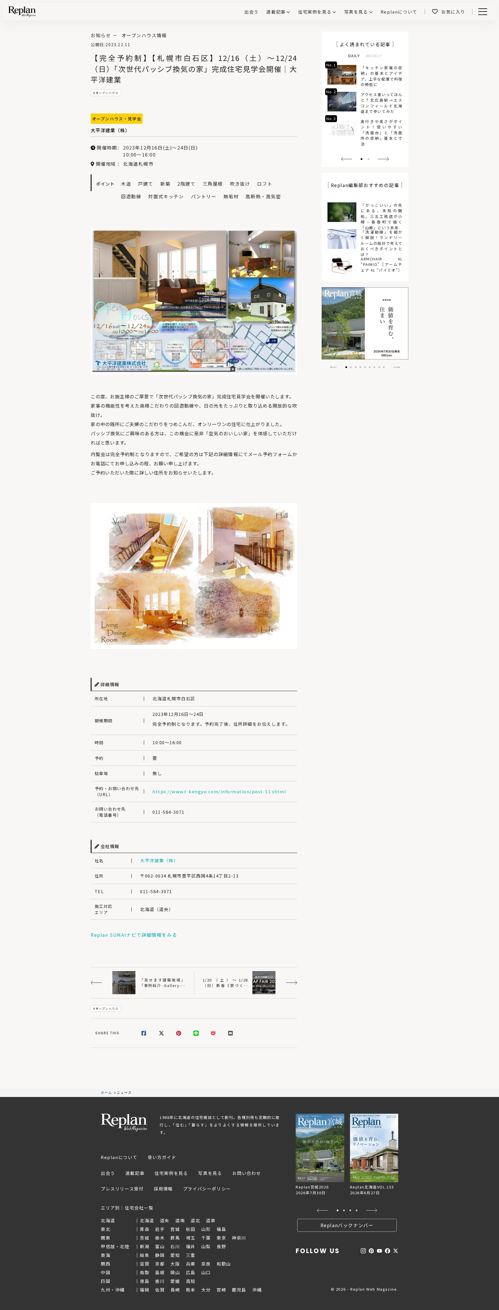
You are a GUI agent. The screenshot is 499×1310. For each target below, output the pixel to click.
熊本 (190, 1289)
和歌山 (224, 1264)
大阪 (175, 1264)
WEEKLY (374, 55)
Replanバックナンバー (347, 1225)
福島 (221, 1229)
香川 (160, 1281)
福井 (190, 1246)
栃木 (160, 1238)
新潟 (144, 1246)
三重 (190, 1255)
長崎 (175, 1289)
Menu (486, 11)
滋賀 (144, 1264)
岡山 (175, 1272)
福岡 (144, 1289)
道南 (180, 1220)
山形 (206, 1229)
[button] (346, 159)
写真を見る (356, 12)
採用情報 (163, 1189)
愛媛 (175, 1281)
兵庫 (190, 1264)
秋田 (190, 1229)
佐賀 (160, 1289)
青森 (144, 1229)
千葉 (206, 1238)
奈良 (206, 1264)
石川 (175, 1246)
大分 (206, 1289)
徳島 (144, 1281)
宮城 (175, 1229)
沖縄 (257, 1289)
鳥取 (144, 1272)
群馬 (175, 1238)
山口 (206, 1272)
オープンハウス (107, 93)
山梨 (206, 1246)
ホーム (106, 1092)
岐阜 (144, 1255)
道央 (165, 1220)
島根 (160, 1272)
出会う (108, 1173)
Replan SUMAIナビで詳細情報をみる (134, 934)
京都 (160, 1264)
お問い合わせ (246, 1173)
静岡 (160, 1255)
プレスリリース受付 (122, 1189)
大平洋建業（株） (110, 130)
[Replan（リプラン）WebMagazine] (22, 11)
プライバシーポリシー (207, 1189)
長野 (221, 1246)
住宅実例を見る (315, 12)
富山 (160, 1246)
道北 (195, 1220)
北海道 (147, 1220)
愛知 (175, 1255)
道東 (210, 1220)
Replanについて (119, 1157)
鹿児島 (239, 1289)
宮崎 (221, 1289)
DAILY (354, 55)
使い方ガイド (162, 1157)
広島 (190, 1272)
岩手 (160, 1229)
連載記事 (275, 12)
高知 (190, 1281)
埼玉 (190, 1238)
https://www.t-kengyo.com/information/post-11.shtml (219, 791)
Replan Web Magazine (124, 1123)
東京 (221, 1238)
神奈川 (239, 1238)
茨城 (144, 1238)
